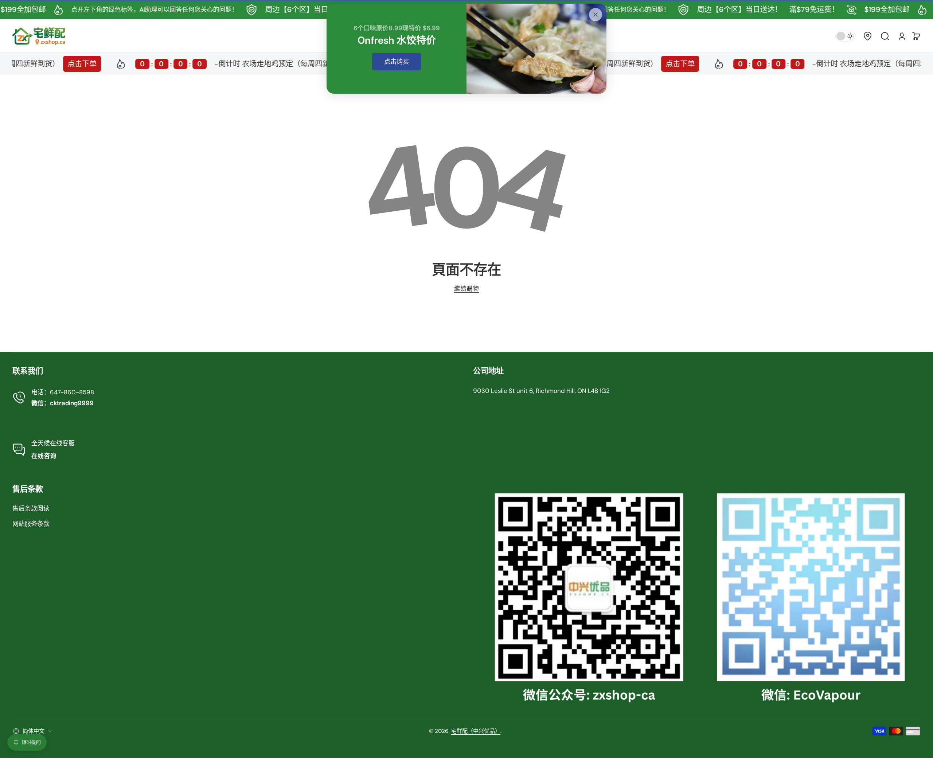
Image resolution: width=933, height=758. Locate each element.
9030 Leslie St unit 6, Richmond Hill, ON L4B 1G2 (541, 391)
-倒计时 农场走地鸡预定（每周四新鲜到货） (224, 64)
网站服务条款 (31, 524)
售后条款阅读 (31, 508)
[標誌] (39, 36)
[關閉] (595, 14)
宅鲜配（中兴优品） (475, 731)
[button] (867, 36)
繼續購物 (466, 289)
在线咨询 (43, 456)
